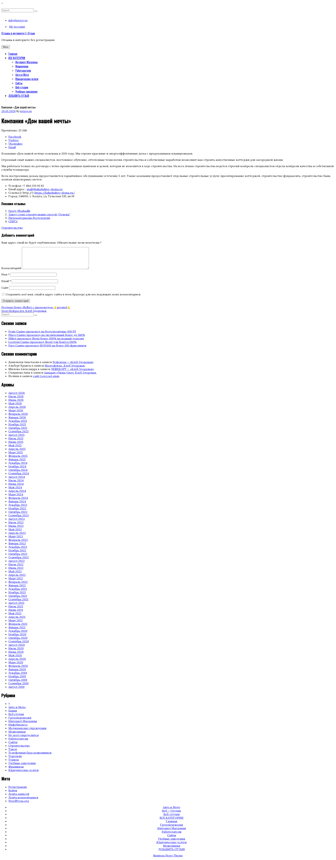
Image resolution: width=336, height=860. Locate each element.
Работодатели (23, 70)
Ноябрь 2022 (17, 550)
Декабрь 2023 (17, 505)
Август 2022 (16, 561)
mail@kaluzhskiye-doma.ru (44, 189)
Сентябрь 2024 (18, 473)
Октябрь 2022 (17, 554)
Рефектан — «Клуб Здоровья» (73, 362)
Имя (5, 274)
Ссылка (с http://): (21, 192)
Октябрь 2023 (17, 512)
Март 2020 (15, 662)
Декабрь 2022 (17, 547)
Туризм (13, 759)
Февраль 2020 (18, 666)
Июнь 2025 (15, 442)
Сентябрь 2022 (18, 557)
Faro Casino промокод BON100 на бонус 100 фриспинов (47, 345)
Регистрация (17, 787)
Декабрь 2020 (17, 631)
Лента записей (18, 794)
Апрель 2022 (17, 575)
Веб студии (16, 714)
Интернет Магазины (26, 62)
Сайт (4, 287)
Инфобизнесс (18, 724)
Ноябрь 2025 (17, 424)
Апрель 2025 (17, 449)
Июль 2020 (16, 648)
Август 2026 (16, 393)
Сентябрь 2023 (18, 515)
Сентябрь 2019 (18, 683)
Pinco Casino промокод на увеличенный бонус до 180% (46, 335)
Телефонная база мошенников (29, 752)
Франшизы (16, 766)
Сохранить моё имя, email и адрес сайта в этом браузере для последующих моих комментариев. (73, 294)
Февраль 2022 (18, 582)
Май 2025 (15, 445)
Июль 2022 (15, 564)
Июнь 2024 (16, 484)
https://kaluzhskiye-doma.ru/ (54, 192)
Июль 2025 (15, 438)
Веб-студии (21, 87)
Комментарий (11, 268)
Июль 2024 (16, 480)
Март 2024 (15, 494)
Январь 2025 (17, 459)
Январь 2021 (16, 627)
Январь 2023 (17, 543)
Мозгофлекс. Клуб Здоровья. (65, 365)
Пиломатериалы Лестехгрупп (29, 218)
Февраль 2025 (17, 456)
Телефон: (15, 185)
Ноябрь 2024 (17, 466)
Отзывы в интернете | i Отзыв (18, 33)
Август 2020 (16, 645)
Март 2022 (15, 578)
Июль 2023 (15, 522)
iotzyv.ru (26, 111)
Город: (13, 196)
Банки (12, 710)
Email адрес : (17, 189)
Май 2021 (14, 613)
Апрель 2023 (17, 533)
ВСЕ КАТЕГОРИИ (16, 58)
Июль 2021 (15, 606)
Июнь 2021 (15, 610)
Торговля (15, 756)
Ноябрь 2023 (17, 508)
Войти (12, 790)
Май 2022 (15, 571)
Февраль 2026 (18, 414)
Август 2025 (16, 435)
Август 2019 (16, 687)
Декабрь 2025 (17, 421)
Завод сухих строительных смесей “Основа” (39, 214)
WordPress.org (18, 801)
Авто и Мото (22, 75)
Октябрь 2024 (17, 470)
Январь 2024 (17, 501)
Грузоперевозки (19, 717)
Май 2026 (15, 403)
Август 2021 (16, 603)
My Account (17, 26)
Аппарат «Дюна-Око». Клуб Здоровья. (70, 372)
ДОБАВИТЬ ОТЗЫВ (18, 96)
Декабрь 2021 (17, 589)
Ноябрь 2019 (17, 676)
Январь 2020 (17, 669)
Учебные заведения (26, 91)
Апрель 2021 (16, 617)
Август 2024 (16, 477)
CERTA (13, 221)
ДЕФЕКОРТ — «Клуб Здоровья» (72, 369)
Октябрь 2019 (17, 680)
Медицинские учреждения (27, 728)
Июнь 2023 (15, 526)
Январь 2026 (17, 417)
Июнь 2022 (15, 568)
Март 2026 (15, 410)
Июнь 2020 (16, 652)
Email (6, 281)
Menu (5, 47)
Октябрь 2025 (17, 428)
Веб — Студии (171, 810)
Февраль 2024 (18, 498)
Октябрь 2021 (17, 596)
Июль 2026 (15, 396)
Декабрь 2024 (17, 463)
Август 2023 (16, 519)
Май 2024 (15, 487)
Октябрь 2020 (17, 638)
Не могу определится (23, 735)
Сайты (18, 83)
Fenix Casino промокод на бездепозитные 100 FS (42, 331)
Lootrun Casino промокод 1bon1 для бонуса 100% (42, 342)
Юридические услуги (26, 79)
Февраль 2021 (17, 624)
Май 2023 (15, 529)
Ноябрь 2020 (17, 634)
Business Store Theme (168, 855)
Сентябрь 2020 (18, 641)
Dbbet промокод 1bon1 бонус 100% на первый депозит (46, 338)
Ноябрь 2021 (17, 592)
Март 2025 (15, 452)
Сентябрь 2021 (18, 599)
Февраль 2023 (18, 540)
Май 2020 (15, 655)
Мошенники (21, 66)
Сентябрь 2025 (18, 431)
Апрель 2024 (17, 491)
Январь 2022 (17, 585)
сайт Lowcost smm (46, 376)
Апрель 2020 (17, 659)
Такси (12, 749)
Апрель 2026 (17, 407)
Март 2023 (15, 536)
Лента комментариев (23, 797)
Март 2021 (15, 620)
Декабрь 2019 (17, 673)
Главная (12, 54)
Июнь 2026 (15, 400)
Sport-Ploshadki (19, 211)
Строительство (12, 227)
